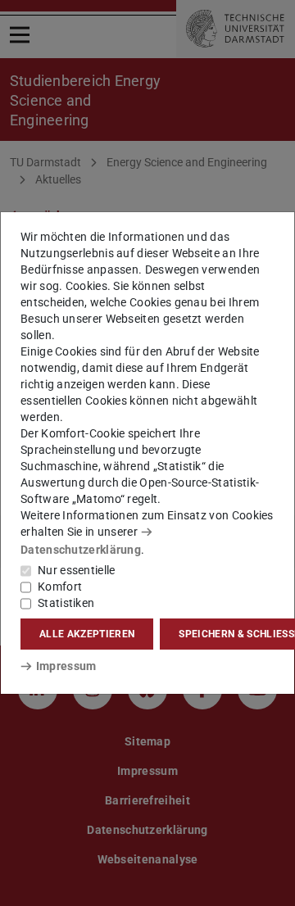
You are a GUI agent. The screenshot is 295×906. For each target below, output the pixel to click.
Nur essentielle (77, 570)
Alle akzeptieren (86, 634)
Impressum (66, 666)
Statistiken (66, 602)
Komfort (60, 586)
